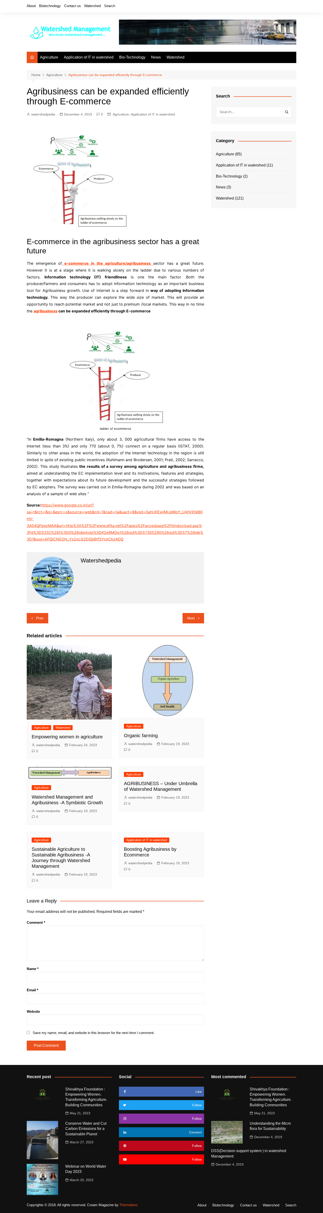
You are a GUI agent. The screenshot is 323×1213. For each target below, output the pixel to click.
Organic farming (141, 735)
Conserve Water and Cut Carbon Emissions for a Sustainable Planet (85, 1128)
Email (32, 990)
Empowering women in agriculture (67, 736)
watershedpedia (43, 114)
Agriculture (49, 57)
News (156, 57)
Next (191, 618)
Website (33, 1011)
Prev (40, 618)
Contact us (72, 6)
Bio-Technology (132, 57)
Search (109, 6)
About (31, 6)
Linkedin (292, 6)
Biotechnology (50, 6)
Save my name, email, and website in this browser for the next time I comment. (93, 1033)
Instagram (276, 6)
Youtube (284, 6)
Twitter (268, 6)
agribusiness (45, 311)
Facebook (260, 6)
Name (33, 969)
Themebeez (128, 1205)
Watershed (92, 6)
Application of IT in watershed (88, 57)
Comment (36, 922)
